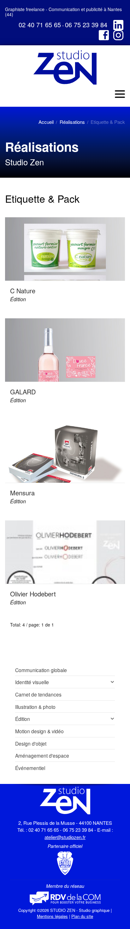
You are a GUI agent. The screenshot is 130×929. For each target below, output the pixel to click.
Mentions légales (52, 916)
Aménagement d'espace (42, 755)
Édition (18, 299)
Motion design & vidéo (39, 731)
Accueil (46, 121)
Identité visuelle (32, 681)
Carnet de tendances (38, 694)
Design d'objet (30, 743)
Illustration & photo (35, 706)
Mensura (22, 492)
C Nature (22, 290)
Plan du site (82, 916)
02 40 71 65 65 (40, 24)
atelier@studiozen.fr (65, 837)
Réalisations (72, 121)
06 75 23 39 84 (86, 24)
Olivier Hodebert (33, 593)
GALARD (23, 391)
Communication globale (41, 669)
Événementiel (30, 767)
